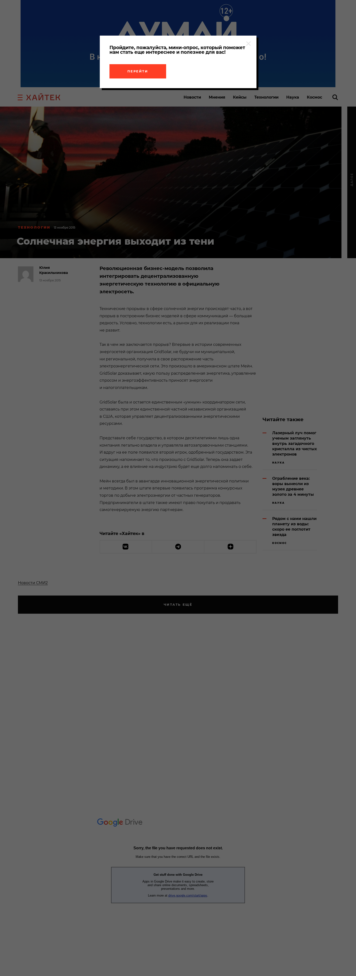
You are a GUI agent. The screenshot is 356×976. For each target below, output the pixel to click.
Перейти (137, 71)
